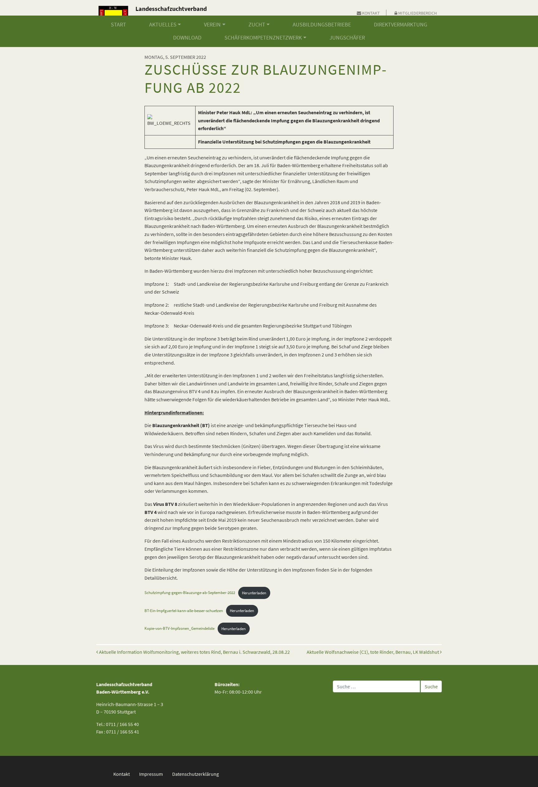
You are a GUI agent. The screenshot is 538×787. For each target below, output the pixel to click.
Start (118, 24)
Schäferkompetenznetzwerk (263, 37)
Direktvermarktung (400, 24)
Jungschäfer (347, 37)
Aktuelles (163, 24)
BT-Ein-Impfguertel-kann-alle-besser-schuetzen (183, 610)
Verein (212, 24)
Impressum (151, 774)
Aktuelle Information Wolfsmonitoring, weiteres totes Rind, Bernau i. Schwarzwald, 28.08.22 (194, 652)
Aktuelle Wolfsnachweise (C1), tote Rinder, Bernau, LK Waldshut (373, 652)
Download (187, 37)
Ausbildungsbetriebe (322, 24)
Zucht (256, 24)
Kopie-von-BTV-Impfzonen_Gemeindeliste (179, 628)
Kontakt (370, 13)
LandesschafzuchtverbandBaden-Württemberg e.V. (171, 13)
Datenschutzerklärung (195, 774)
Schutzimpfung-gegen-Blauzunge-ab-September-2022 (189, 592)
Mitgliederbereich (417, 13)
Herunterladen (254, 592)
